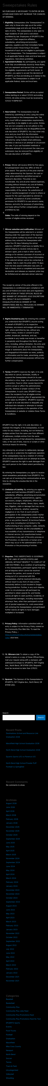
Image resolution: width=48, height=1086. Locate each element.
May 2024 (10, 870)
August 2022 (11, 945)
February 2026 (12, 819)
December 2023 (12, 890)
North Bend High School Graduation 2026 (23, 750)
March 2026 (11, 815)
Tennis (8, 1062)
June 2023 (10, 910)
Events (9, 1027)
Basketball (10, 1003)
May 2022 (10, 957)
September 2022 (13, 941)
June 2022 (10, 953)
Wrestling (10, 1078)
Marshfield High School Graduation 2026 (22, 743)
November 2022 (12, 933)
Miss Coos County (13, 1046)
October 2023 (12, 898)
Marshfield (10, 1043)
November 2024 (12, 858)
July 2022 (10, 949)
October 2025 (11, 835)
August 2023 (11, 906)
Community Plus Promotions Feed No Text (23, 1019)
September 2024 (13, 862)
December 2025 (12, 827)
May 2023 (10, 914)
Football (9, 1035)
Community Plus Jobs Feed (17, 1011)
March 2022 (11, 965)
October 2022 (11, 937)
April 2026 (10, 811)
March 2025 (11, 855)
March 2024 (11, 878)
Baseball (9, 999)
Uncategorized (12, 1070)
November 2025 (12, 831)
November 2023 (12, 894)
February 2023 (12, 926)
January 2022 (11, 973)
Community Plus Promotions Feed (20, 1015)
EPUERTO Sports (13, 1023)
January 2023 (12, 929)
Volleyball (10, 1074)
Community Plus (12, 1007)
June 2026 (10, 807)
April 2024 (10, 874)
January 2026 (12, 823)
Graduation (10, 1039)
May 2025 (10, 847)
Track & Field (11, 1066)
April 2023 (10, 918)
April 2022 (10, 961)
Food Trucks (11, 1031)
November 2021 (12, 981)
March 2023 (11, 922)
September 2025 (13, 839)
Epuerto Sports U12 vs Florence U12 (21, 757)
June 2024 (10, 866)
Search (5, 713)
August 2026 (11, 803)
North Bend (10, 1054)
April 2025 (10, 851)
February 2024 (12, 882)
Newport (9, 1050)
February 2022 (12, 969)
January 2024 (12, 886)
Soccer (9, 1058)
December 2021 (12, 977)
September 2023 (13, 902)
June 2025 (10, 843)
